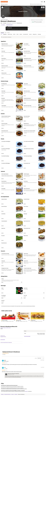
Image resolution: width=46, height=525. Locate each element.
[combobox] (37, 4)
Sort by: (36, 358)
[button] (4, 4)
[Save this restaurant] (42, 7)
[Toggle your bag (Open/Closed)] (44, 2)
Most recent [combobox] (39, 358)
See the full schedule (27, 336)
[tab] (5, 34)
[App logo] (4, 1)
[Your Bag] (44, 2)
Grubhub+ (26, 391)
